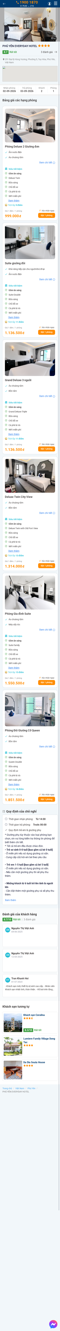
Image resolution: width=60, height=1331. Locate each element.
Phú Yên (31, 1088)
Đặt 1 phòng (46, 215)
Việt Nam (19, 1088)
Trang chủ (7, 1088)
